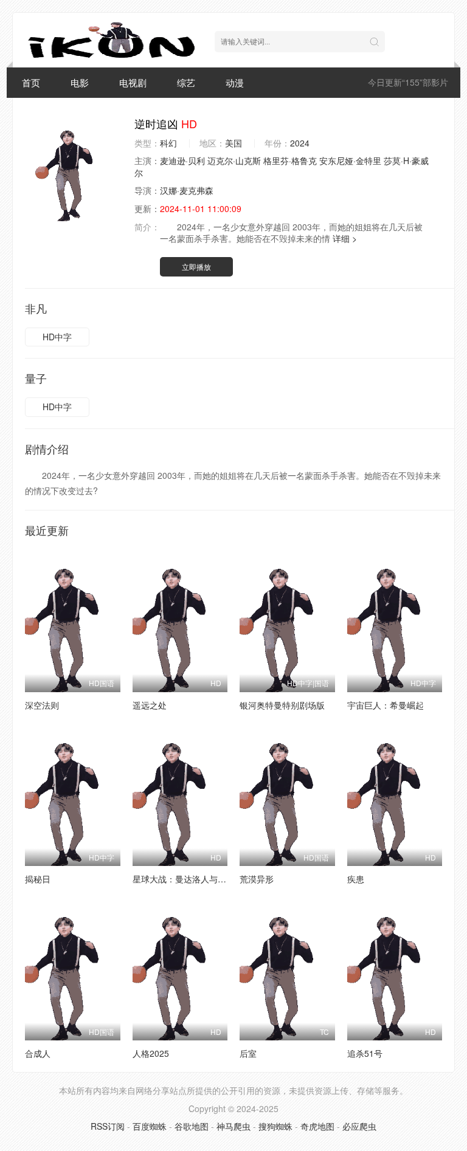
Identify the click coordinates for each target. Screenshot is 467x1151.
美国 (233, 143)
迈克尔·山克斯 (234, 160)
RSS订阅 (108, 1126)
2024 (300, 143)
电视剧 (133, 82)
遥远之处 (150, 705)
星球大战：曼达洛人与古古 (184, 879)
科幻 (168, 143)
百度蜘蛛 (150, 1126)
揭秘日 (37, 879)
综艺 (186, 82)
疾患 (355, 879)
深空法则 (42, 705)
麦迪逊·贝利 (182, 160)
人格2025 (151, 1053)
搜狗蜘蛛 (275, 1126)
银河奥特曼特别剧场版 (282, 705)
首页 (31, 82)
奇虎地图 (317, 1126)
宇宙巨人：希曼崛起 (385, 705)
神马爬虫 (233, 1126)
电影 (80, 82)
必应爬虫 (359, 1126)
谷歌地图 (192, 1126)
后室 (248, 1053)
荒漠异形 (257, 879)
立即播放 (196, 266)
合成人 (37, 1053)
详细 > (345, 238)
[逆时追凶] (73, 169)
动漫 (235, 82)
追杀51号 (364, 1053)
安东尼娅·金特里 (350, 160)
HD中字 (57, 337)
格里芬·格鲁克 (290, 160)
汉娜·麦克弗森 (186, 190)
